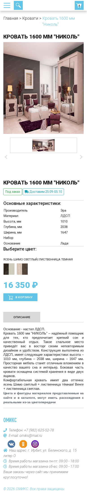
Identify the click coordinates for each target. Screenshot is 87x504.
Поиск (18, 5)
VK (11, 444)
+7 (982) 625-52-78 (34, 5)
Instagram (35, 444)
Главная (10, 18)
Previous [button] (6, 157)
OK (23, 444)
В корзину (24, 297)
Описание (21, 317)
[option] (43, 145)
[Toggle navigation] (8, 5)
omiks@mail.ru (30, 435)
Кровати (30, 18)
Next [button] (80, 157)
